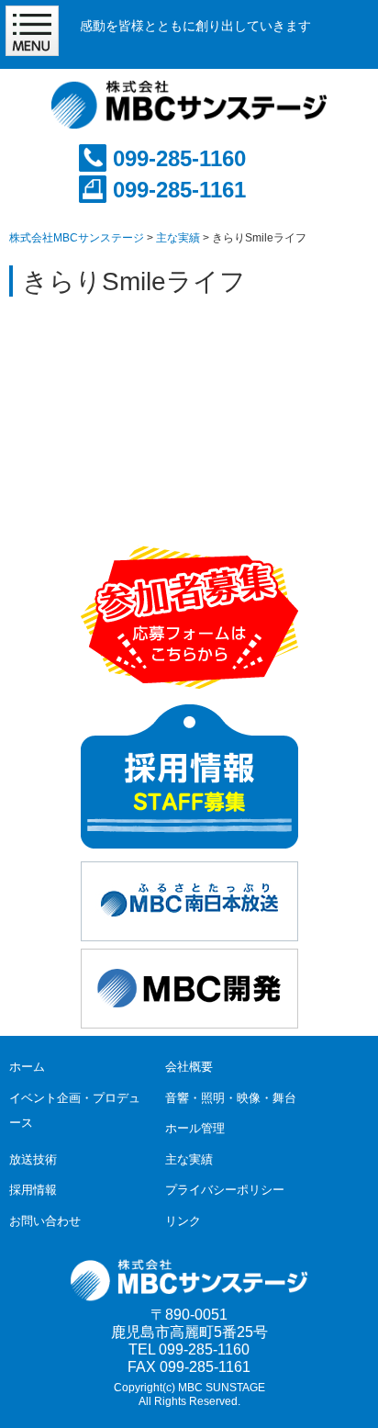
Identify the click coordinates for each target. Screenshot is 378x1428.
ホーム (27, 1067)
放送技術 (33, 1159)
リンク (183, 1221)
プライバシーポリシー (224, 1190)
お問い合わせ (45, 1221)
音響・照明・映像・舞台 (230, 1098)
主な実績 (189, 1159)
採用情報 (33, 1190)
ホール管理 (195, 1128)
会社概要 (189, 1067)
